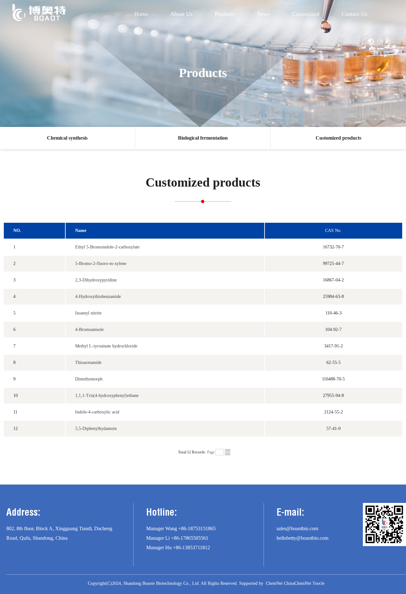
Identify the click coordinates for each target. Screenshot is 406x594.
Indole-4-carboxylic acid (97, 412)
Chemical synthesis (67, 138)
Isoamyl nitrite (88, 313)
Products (225, 14)
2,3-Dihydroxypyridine (96, 280)
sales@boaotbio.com (297, 528)
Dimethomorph (88, 379)
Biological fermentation (203, 138)
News (263, 14)
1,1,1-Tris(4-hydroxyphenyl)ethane (107, 395)
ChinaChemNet (297, 583)
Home (141, 14)
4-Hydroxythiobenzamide (98, 296)
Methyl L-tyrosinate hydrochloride (106, 346)
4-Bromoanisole (89, 329)
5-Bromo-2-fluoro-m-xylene (100, 263)
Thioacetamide (88, 362)
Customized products (338, 138)
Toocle (318, 583)
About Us (181, 14)
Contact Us (354, 14)
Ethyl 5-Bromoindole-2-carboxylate (107, 247)
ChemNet (274, 583)
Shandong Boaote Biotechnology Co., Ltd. (161, 583)
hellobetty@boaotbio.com (302, 538)
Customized (305, 14)
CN (380, 41)
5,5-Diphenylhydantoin (96, 428)
